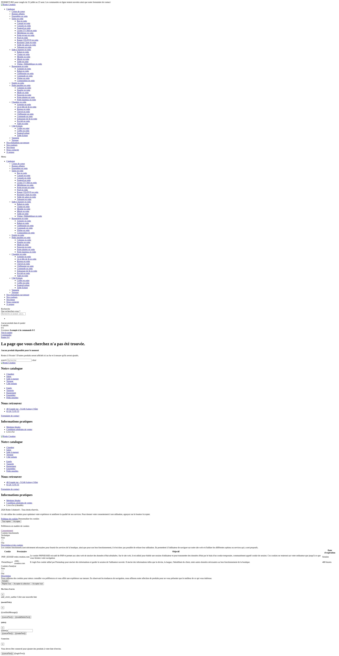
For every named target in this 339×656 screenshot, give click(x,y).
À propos (10, 152)
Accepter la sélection (22, 584)
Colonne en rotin (24, 88)
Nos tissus (10, 147)
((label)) (4, 630)
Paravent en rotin (24, 95)
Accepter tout (37, 584)
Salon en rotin (17, 18)
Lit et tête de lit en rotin (26, 107)
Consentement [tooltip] (7, 530)
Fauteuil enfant (23, 133)
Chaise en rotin (23, 54)
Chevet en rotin (23, 112)
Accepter (16, 521)
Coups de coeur (18, 11)
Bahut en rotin (23, 52)
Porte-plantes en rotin (26, 97)
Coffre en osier (23, 128)
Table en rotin (22, 61)
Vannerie (15, 138)
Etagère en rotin (23, 90)
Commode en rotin (25, 76)
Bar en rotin (22, 21)
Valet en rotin (22, 123)
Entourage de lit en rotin (27, 119)
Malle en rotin (23, 92)
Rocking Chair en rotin (26, 42)
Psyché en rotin (23, 121)
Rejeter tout (6, 584)
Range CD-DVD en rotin (27, 40)
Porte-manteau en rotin (26, 100)
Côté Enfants (17, 126)
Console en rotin (24, 26)
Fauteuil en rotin (24, 28)
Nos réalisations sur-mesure (17, 143)
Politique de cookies (9, 519)
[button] (169, 309)
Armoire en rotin (24, 69)
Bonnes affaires (18, 14)
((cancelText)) (7, 617)
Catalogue (10, 9)
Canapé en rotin (23, 23)
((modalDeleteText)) (22, 617)
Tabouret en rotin (24, 47)
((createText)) (20, 633)
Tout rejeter (6, 521)
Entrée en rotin (18, 83)
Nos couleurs (11, 145)
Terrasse (15, 140)
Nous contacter (12, 150)
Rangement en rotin (20, 66)
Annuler (5, 581)
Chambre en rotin (19, 102)
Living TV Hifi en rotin (27, 30)
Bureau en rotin (23, 109)
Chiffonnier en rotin (25, 73)
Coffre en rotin (23, 131)
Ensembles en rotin (20, 16)
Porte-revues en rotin (25, 35)
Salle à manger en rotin (21, 50)
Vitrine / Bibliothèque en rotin (29, 64)
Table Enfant (22, 135)
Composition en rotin (26, 81)
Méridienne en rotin (25, 33)
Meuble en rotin (23, 57)
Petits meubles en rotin (21, 85)
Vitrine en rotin (23, 78)
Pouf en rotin (22, 38)
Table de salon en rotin (26, 45)
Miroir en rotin (23, 59)
